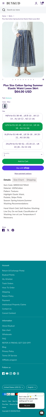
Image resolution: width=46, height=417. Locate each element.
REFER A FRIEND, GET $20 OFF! (16, 343)
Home (4, 16)
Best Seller (16, 401)
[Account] (36, 2)
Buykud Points (8, 275)
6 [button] (25, 79)
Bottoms (9, 98)
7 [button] (28, 79)
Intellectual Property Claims (14, 304)
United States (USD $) (12, 387)
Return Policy (7, 296)
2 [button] (15, 79)
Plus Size (5, 404)
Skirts (10, 16)
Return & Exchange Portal (13, 270)
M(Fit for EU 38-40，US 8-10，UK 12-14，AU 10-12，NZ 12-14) (22, 117)
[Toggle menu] (3, 3)
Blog (4, 347)
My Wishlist (7, 279)
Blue (4, 106)
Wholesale (7, 334)
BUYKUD (17, 411)
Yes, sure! (27, 405)
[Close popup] (36, 394)
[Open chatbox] (41, 412)
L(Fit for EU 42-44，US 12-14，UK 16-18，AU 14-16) (22, 126)
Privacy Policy (8, 351)
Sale (9, 401)
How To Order (8, 287)
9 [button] (33, 79)
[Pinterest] (14, 373)
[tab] (7, 179)
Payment (6, 300)
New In (4, 401)
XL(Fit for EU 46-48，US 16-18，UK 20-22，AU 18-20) (22, 136)
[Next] (43, 79)
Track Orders (7, 283)
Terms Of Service (9, 355)
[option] (23, 50)
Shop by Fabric (14, 404)
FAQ (4, 338)
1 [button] (12, 79)
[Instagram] (10, 373)
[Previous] (3, 79)
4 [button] (20, 79)
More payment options (23, 173)
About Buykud (8, 326)
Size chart (6, 330)
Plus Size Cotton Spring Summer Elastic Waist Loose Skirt (21, 19)
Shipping (6, 292)
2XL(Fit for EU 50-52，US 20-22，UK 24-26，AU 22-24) (22, 145)
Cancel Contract (9, 313)
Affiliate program (9, 360)
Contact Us (7, 309)
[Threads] (18, 373)
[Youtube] (7, 373)
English (30, 387)
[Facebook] (3, 373)
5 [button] (23, 79)
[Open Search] (3, 10)
